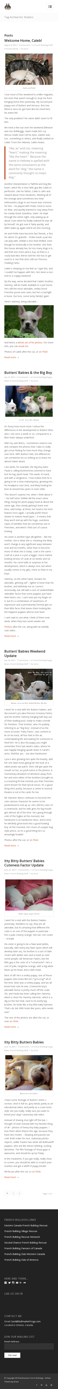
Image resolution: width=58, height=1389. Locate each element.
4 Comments (22, 377)
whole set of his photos (30, 342)
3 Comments (23, 870)
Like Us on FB (13, 1293)
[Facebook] (36, 1385)
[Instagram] (51, 1385)
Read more (11, 357)
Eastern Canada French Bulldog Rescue (26, 1225)
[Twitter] (41, 1385)
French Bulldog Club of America (21, 1259)
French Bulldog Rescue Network (22, 1236)
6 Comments (24, 45)
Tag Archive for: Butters (18, 17)
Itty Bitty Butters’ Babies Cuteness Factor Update (24, 863)
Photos (8, 626)
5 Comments (23, 1046)
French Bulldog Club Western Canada (24, 1254)
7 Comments (22, 660)
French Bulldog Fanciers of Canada (23, 1248)
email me (23, 346)
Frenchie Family (11, 49)
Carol (26, 49)
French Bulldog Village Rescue (20, 1231)
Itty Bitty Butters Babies (24, 1042)
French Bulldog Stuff (43, 45)
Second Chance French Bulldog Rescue (25, 1242)
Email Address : (12, 1341)
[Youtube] (46, 1385)
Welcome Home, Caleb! (23, 40)
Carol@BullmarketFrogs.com (26, 1321)
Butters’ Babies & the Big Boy (28, 372)
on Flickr (43, 351)
